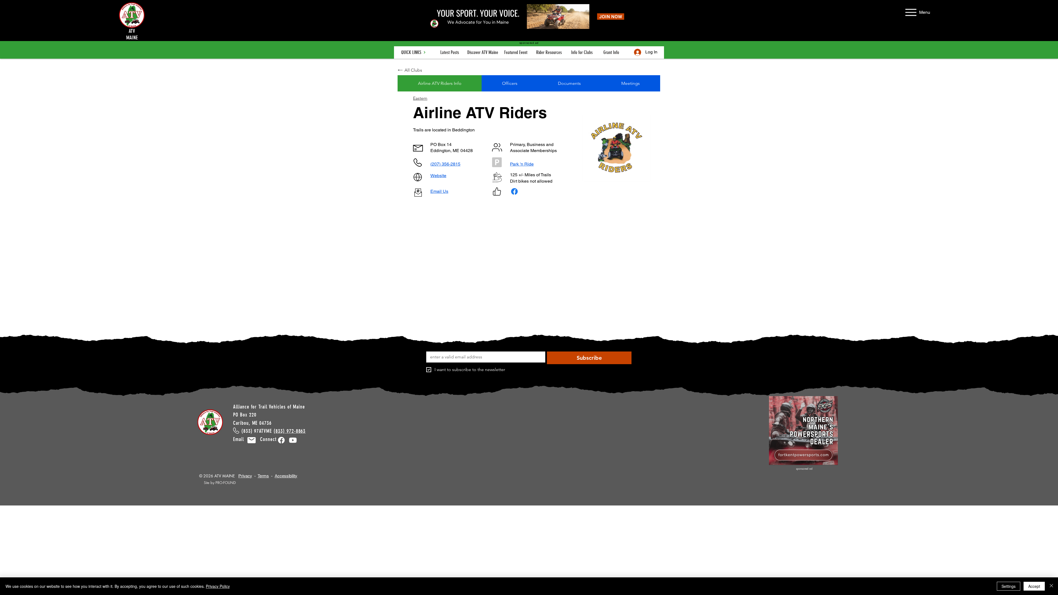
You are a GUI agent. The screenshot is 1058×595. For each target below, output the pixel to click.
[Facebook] (281, 440)
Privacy (245, 476)
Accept (1034, 586)
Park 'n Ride (522, 164)
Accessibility (286, 476)
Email (241, 439)
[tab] (440, 83)
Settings (1009, 586)
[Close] (1051, 586)
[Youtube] (292, 440)
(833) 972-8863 (290, 431)
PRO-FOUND (225, 482)
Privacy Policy (218, 586)
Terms (263, 476)
